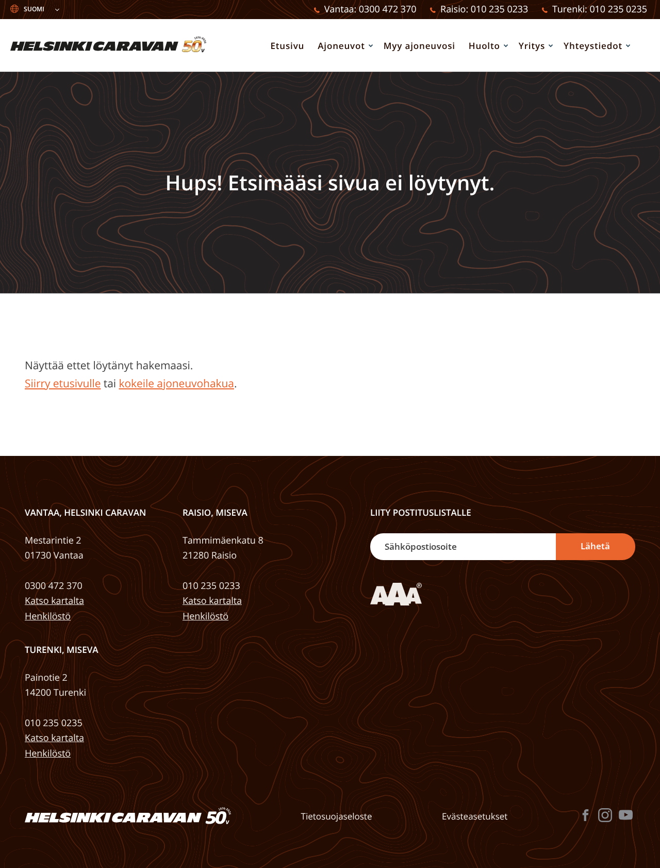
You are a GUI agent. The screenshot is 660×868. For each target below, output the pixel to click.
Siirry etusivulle (63, 383)
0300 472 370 (53, 586)
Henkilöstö (48, 616)
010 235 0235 (53, 723)
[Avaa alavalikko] (371, 45)
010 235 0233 (211, 586)
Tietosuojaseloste (336, 816)
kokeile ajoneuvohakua (176, 383)
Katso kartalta (54, 601)
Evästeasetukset (474, 816)
